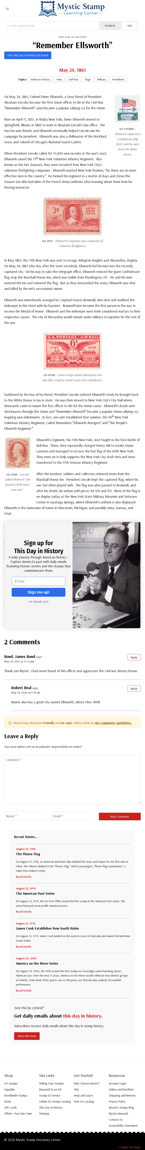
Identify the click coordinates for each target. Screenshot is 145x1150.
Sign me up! (39, 592)
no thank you (38, 601)
